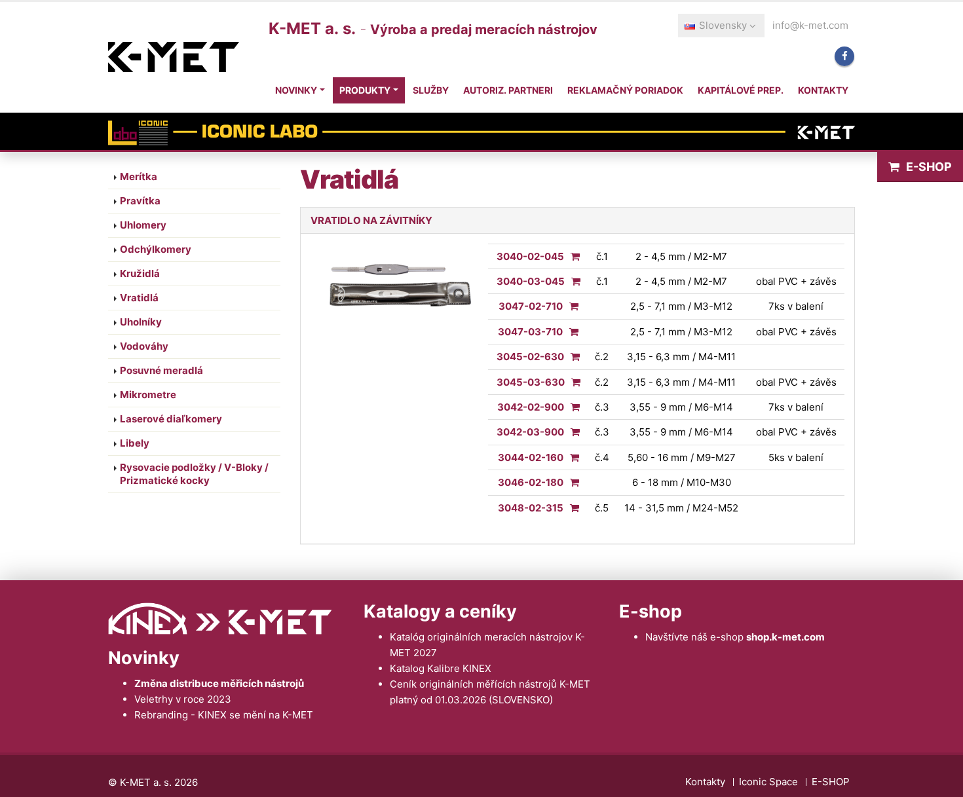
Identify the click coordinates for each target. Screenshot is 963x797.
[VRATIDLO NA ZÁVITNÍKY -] (570, 306)
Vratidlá (139, 297)
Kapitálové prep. (741, 90)
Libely (134, 443)
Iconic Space (768, 781)
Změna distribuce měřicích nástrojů (219, 683)
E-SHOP (929, 167)
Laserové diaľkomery (171, 419)
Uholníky (141, 322)
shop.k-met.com (785, 637)
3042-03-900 (530, 432)
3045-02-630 (530, 356)
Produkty (364, 90)
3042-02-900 (530, 407)
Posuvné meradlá (161, 370)
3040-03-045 (531, 281)
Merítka (138, 176)
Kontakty (823, 90)
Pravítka (140, 201)
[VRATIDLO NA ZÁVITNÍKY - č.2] (572, 356)
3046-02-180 (530, 482)
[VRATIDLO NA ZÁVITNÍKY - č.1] (572, 256)
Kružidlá (140, 273)
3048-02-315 (530, 508)
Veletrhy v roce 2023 (182, 699)
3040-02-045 (530, 256)
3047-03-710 (530, 331)
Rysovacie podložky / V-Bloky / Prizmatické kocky (194, 474)
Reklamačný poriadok (625, 90)
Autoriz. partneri (508, 90)
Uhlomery (143, 225)
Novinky (296, 90)
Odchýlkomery (155, 249)
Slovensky (722, 25)
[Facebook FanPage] (844, 56)
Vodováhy (144, 346)
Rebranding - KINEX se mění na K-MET (223, 715)
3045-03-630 (531, 382)
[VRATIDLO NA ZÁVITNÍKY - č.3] (572, 407)
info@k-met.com (810, 25)
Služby (431, 90)
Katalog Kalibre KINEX (440, 668)
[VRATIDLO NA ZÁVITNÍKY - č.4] (571, 457)
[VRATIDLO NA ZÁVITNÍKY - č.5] (571, 508)
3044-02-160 (530, 457)
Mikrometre (148, 394)
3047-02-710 (531, 306)
